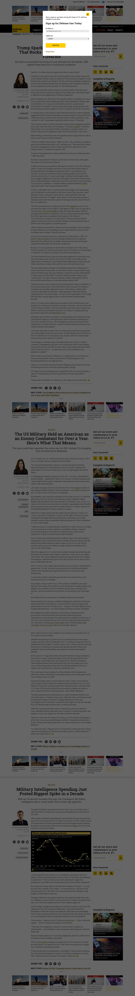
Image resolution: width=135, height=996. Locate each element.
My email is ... (50, 28)
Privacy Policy (50, 51)
